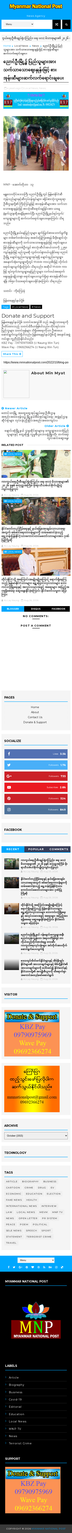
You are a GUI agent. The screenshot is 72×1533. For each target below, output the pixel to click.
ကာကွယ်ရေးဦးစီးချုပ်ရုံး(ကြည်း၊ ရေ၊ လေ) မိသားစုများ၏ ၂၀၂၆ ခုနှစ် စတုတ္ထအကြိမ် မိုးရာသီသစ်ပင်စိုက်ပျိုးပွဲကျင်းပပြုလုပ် (35, 485)
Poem (24, 1224)
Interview (49, 1206)
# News (36, 306)
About (35, 712)
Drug (42, 1187)
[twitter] (14, 1267)
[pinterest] (27, 1267)
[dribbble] (39, 1267)
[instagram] (56, 1267)
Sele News (14, 1230)
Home (7, 45)
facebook (58, 608)
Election (54, 1193)
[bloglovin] (32, 1267)
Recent (12, 849)
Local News (21, 45)
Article (12, 1181)
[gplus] (20, 1267)
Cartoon (13, 1187)
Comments (58, 849)
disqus (35, 608)
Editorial (15, 1406)
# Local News (20, 306)
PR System (49, 1218)
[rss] (44, 1267)
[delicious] (62, 1267)
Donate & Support (35, 722)
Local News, (31, 88)
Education (34, 1193)
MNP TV (57, 1212)
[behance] (50, 1267)
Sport (46, 1230)
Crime (29, 1187)
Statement (14, 1236)
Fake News (14, 1199)
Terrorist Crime (39, 1236)
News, (42, 88)
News (35, 45)
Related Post (12, 445)
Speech (31, 1230)
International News (21, 1206)
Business (49, 1181)
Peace (11, 1224)
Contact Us (35, 717)
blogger (13, 608)
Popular (36, 849)
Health (31, 1199)
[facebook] (8, 1267)
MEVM (44, 1212)
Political (40, 1224)
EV (52, 1187)
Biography (30, 1181)
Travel (11, 1242)
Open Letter (28, 1218)
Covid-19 (15, 1399)
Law (9, 1212)
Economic (13, 1193)
